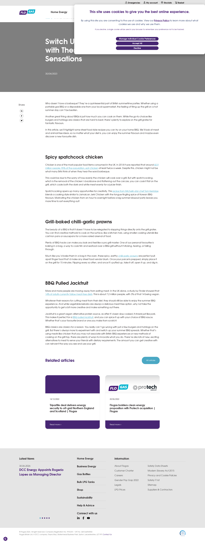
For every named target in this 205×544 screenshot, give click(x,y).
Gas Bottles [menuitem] (83, 474)
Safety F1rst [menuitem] (154, 480)
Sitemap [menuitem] (152, 484)
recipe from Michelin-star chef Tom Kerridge (135, 191)
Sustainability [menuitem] (84, 497)
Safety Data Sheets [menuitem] (158, 465)
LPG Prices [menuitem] (119, 489)
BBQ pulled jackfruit (83, 317)
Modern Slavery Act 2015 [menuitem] (161, 470)
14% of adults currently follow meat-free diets (68, 294)
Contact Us (107, 534)
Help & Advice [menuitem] (85, 505)
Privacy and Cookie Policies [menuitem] (162, 475)
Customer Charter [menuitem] (124, 470)
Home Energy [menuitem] (85, 458)
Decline (137, 48)
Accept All (137, 43)
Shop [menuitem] (80, 489)
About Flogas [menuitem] (121, 465)
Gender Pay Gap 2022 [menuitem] (126, 480)
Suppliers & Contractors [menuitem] (160, 489)
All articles (150, 360)
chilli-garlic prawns (128, 255)
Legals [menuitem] (117, 484)
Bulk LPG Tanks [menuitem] (86, 482)
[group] (72, 403)
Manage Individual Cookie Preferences (137, 39)
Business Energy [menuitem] (86, 466)
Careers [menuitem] (118, 475)
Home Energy (59, 12)
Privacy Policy (161, 20)
